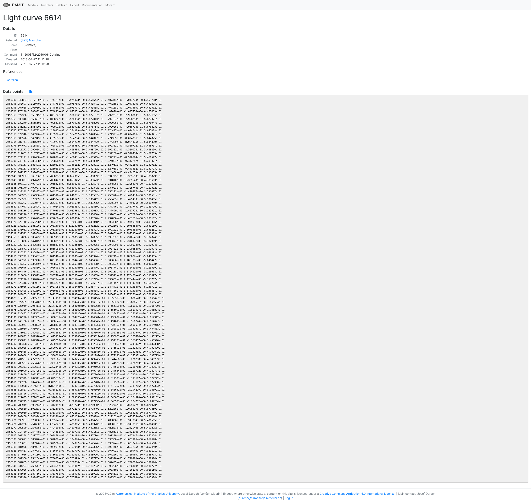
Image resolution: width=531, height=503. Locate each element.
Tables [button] (60, 5)
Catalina (12, 80)
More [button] (108, 5)
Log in (289, 498)
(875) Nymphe (31, 40)
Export (74, 5)
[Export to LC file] (31, 91)
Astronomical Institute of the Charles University (147, 493)
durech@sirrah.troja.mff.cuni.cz (260, 498)
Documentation (92, 5)
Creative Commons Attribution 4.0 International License (357, 493)
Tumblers (47, 5)
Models (33, 5)
